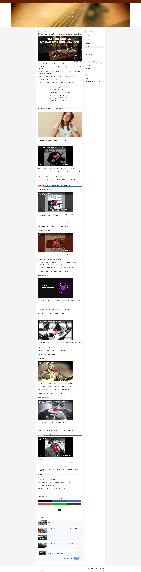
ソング (40, 496)
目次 (58, 87)
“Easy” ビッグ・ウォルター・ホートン (57, 102)
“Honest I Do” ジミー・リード (55, 98)
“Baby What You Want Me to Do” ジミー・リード (59, 90)
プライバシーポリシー (94, 568)
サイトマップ (87, 568)
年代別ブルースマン (90, 54)
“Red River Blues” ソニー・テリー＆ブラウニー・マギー (60, 92)
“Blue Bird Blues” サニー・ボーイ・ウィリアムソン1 (59, 95)
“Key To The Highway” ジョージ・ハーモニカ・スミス (60, 94)
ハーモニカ (44, 496)
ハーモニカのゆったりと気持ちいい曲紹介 (56, 89)
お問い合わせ (101, 568)
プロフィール (88, 39)
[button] (74, 504)
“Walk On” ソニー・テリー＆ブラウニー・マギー (59, 97)
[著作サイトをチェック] (59, 510)
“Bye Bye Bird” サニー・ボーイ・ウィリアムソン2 (59, 100)
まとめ (50, 103)
